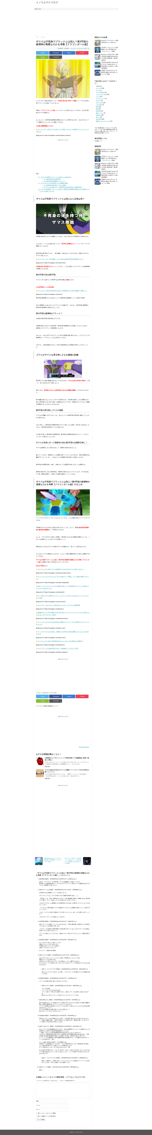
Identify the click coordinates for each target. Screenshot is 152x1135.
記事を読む (47, 766)
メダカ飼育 (99, 104)
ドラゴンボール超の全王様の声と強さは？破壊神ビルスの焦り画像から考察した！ (62, 290)
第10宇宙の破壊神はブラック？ (54, 181)
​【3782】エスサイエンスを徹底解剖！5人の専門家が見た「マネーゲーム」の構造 (109, 49)
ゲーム (98, 90)
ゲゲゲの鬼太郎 (100, 92)
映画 (97, 109)
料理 (97, 106)
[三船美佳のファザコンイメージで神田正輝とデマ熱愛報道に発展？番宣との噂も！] (40, 761)
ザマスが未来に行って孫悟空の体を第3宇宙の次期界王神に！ (63, 187)
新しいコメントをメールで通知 (47, 1113)
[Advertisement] (76, 22)
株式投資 (98, 111)
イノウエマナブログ (47, 2)
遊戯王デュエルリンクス (103, 121)
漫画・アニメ (99, 113)
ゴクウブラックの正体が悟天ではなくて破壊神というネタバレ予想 (58, 648)
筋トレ (98, 117)
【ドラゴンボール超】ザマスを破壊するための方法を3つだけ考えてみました (61, 569)
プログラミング (100, 98)
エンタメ (73, 48)
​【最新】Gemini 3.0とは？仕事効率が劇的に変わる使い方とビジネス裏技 (109, 72)
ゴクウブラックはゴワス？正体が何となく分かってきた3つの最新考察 (59, 605)
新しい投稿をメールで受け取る (47, 1116)
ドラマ (98, 96)
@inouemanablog (84, 747)
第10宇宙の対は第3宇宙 (52, 179)
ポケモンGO (99, 102)
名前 (37, 1101)
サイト (38, 1109)
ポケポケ (98, 100)
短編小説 (98, 115)
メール (38, 1105)
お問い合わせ (38, 9)
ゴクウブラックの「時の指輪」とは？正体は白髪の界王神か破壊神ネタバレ (60, 259)
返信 (75, 879)
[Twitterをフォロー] (108, 3)
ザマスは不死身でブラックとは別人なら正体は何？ (55, 177)
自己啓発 (98, 119)
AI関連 (98, 86)
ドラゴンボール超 (81, 48)
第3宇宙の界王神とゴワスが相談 (55, 185)
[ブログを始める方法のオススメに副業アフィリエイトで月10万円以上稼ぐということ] (40, 773)
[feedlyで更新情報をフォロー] (111, 3)
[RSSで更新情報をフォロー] (114, 3)
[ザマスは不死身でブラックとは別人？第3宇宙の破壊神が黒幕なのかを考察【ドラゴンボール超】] (68, 53)
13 (88, 48)
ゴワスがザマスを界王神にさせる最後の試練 (53, 183)
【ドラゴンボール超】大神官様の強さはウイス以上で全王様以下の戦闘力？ (60, 641)
